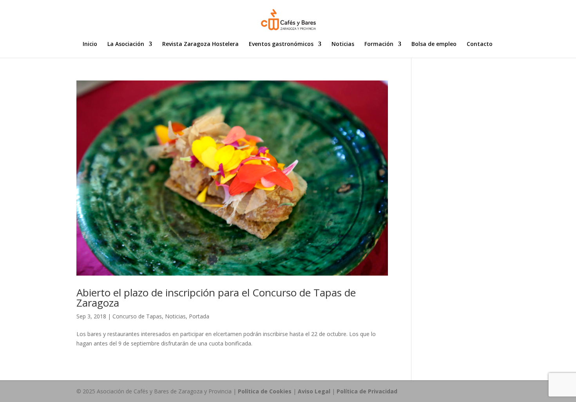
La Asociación (125, 44)
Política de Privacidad (367, 391)
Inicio (90, 44)
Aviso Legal (314, 391)
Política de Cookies (265, 391)
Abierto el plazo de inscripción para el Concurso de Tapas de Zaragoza (216, 297)
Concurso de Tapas (137, 316)
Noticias (342, 44)
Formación (378, 44)
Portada (199, 316)
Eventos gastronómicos (281, 44)
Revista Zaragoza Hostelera (200, 44)
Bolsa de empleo (433, 44)
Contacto (480, 44)
